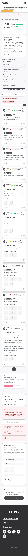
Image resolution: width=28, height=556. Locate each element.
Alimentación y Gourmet (19, 14)
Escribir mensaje (11, 464)
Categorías (8, 14)
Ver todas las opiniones (10, 404)
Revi (3, 14)
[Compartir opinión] (21, 123)
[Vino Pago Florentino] (15, 318)
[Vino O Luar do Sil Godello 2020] (6, 203)
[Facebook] (5, 479)
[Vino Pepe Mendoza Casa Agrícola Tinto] (11, 318)
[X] (8, 479)
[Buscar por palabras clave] (24, 105)
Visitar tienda (10, 469)
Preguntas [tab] (14, 85)
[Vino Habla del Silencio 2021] (11, 231)
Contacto (12, 8)
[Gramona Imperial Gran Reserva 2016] (11, 255)
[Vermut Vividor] (20, 308)
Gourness (5, 17)
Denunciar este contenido (11, 391)
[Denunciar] (24, 123)
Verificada (18, 110)
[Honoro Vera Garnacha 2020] (20, 279)
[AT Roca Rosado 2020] (15, 308)
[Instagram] (11, 479)
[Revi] (5, 3)
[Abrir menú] (25, 3)
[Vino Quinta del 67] (6, 279)
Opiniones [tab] (6, 85)
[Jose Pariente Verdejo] (6, 313)
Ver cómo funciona (18, 385)
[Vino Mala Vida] (11, 279)
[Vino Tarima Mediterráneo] (11, 203)
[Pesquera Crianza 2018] (15, 255)
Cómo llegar (15, 498)
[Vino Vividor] (11, 359)
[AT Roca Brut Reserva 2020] (6, 318)
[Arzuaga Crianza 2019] (6, 308)
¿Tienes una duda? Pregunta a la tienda (14, 90)
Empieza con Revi (8, 385)
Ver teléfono (10, 459)
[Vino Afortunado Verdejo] (15, 279)
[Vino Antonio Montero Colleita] (11, 313)
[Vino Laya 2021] (6, 284)
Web (6, 8)
